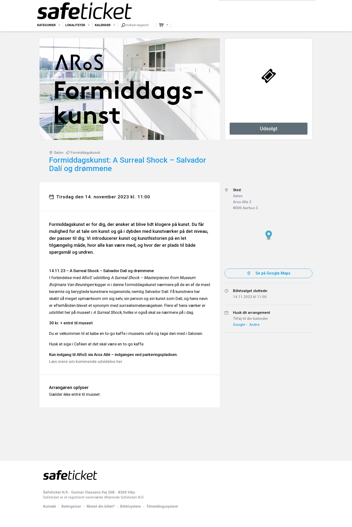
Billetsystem (130, 506)
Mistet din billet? (101, 506)
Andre (254, 324)
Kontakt (49, 506)
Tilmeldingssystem (162, 506)
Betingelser (71, 506)
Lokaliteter (75, 25)
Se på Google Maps (272, 273)
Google (239, 324)
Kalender (102, 25)
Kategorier (46, 25)
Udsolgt (268, 129)
